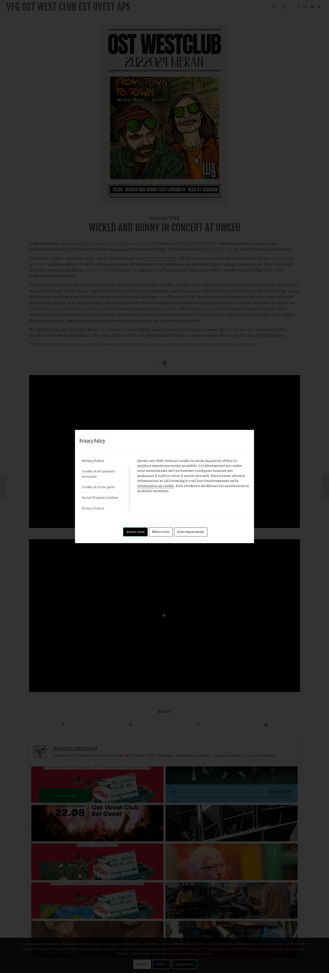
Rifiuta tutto (161, 532)
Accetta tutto (135, 532)
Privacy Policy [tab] (93, 461)
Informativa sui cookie (155, 486)
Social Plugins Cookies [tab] (100, 498)
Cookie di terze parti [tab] (98, 487)
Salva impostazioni (190, 532)
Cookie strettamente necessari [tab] (98, 473)
